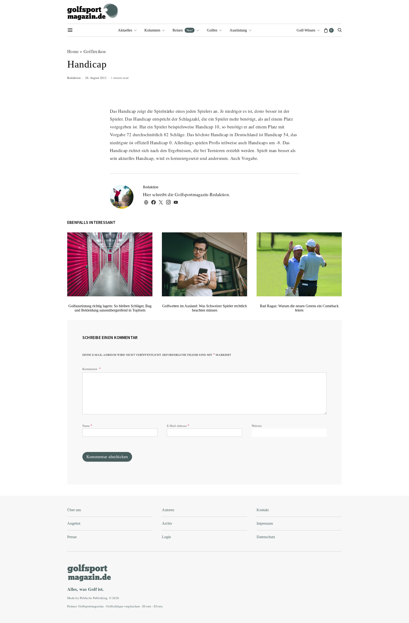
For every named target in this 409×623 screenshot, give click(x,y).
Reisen (183, 30)
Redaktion (74, 78)
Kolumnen (152, 30)
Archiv (167, 523)
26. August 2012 (96, 78)
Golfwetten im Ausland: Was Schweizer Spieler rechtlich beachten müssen (204, 308)
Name (87, 425)
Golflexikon (95, 51)
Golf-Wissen (306, 30)
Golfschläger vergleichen (123, 606)
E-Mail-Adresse (178, 425)
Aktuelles (125, 30)
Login (166, 537)
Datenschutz (266, 537)
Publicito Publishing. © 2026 (99, 598)
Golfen (212, 30)
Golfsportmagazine (91, 606)
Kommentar (90, 369)
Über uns (74, 510)
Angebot (73, 523)
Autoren (168, 510)
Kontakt (263, 510)
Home (73, 51)
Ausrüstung (238, 30)
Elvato (146, 606)
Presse (72, 537)
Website (257, 426)
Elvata (158, 606)
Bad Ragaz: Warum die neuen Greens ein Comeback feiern (299, 308)
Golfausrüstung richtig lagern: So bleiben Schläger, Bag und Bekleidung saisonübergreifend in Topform (109, 308)
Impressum (265, 523)
